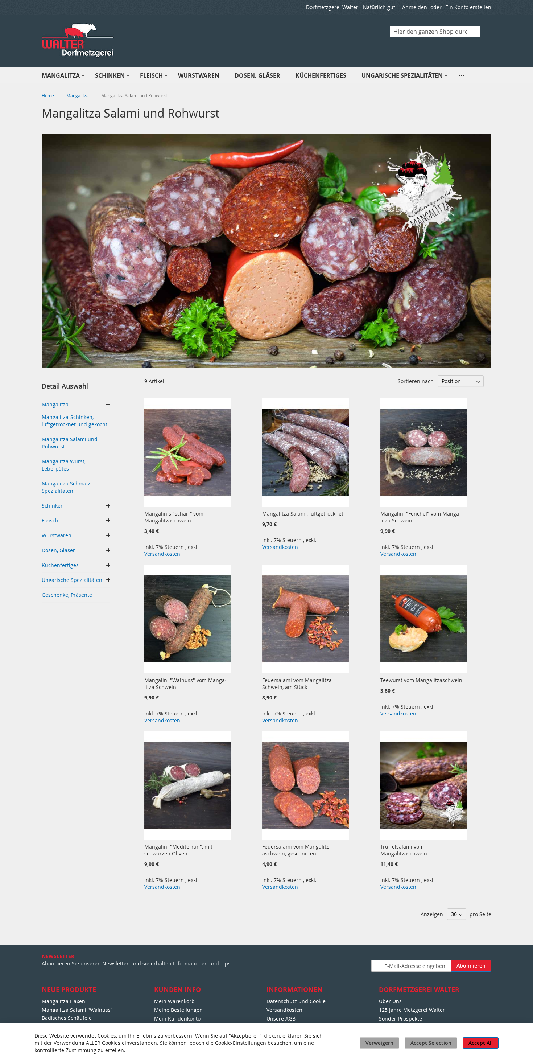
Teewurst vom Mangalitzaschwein (421, 680)
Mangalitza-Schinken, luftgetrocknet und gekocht (74, 421)
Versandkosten (162, 553)
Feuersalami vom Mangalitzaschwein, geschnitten (296, 850)
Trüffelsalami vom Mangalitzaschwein (403, 850)
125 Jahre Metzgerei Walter (412, 1009)
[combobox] (435, 31)
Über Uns (390, 1001)
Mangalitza (78, 95)
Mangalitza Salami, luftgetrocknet (302, 513)
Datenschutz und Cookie (296, 1001)
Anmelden (414, 7)
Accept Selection (430, 1042)
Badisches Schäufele (67, 1017)
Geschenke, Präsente (67, 594)
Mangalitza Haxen (63, 1001)
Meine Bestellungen (178, 1009)
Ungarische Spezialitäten (72, 579)
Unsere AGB (281, 1018)
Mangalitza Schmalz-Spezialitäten (67, 487)
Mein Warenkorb (174, 1001)
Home (48, 95)
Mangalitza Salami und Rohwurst (70, 443)
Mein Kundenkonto (177, 1018)
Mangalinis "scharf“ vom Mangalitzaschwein (173, 517)
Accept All (480, 1042)
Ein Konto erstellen (468, 7)
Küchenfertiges (60, 565)
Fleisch (50, 520)
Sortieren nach (416, 381)
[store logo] (78, 40)
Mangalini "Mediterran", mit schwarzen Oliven (178, 850)
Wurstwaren (56, 535)
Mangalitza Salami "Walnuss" (77, 1009)
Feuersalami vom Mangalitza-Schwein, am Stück (298, 683)
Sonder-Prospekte (400, 1018)
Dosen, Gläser (58, 550)
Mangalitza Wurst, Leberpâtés (64, 465)
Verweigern (379, 1042)
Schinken (53, 505)
